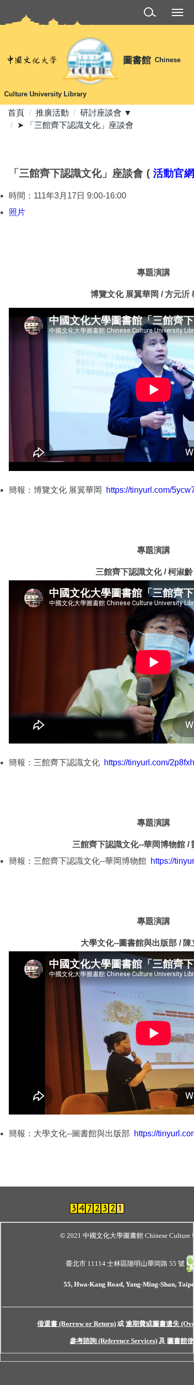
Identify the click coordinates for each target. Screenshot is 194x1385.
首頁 (16, 112)
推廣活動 (52, 112)
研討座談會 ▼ (106, 112)
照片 (17, 212)
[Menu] (177, 12)
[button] (152, 13)
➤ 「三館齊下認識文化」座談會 (75, 125)
